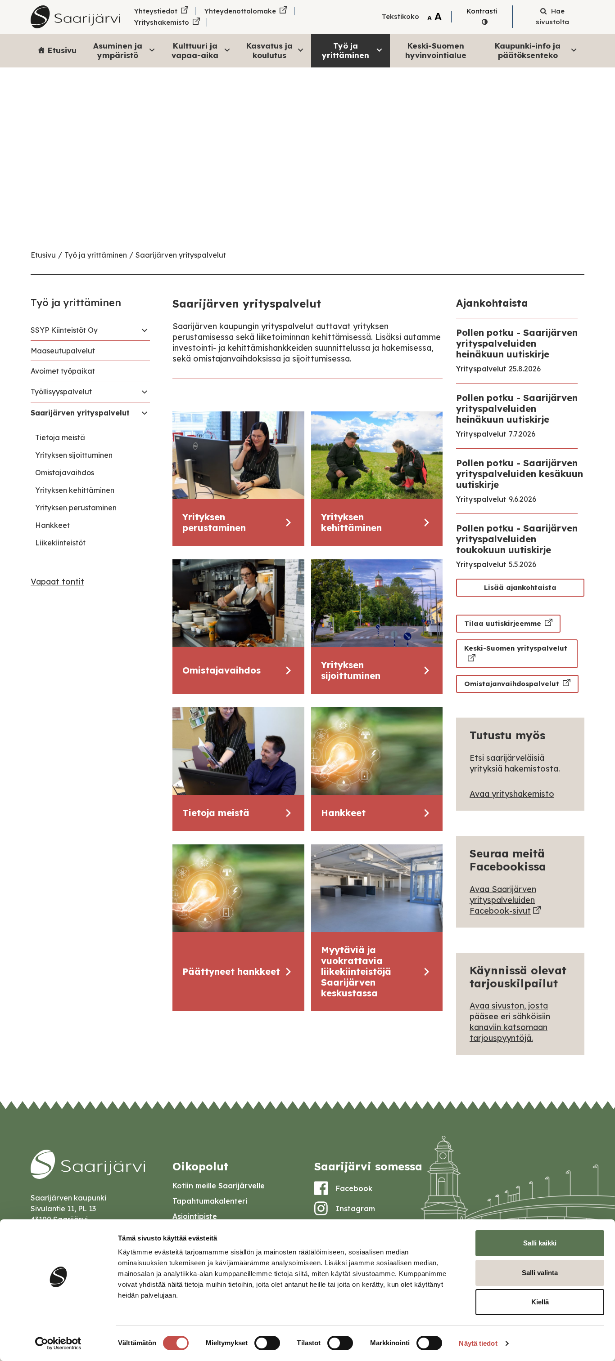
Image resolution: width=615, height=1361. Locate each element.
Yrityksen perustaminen (76, 507)
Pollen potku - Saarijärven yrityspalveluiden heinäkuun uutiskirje (517, 343)
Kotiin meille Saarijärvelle (218, 1185)
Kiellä (540, 1302)
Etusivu (62, 50)
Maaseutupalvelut (63, 350)
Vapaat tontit (57, 581)
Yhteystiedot (155, 11)
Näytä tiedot (478, 1343)
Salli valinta (540, 1272)
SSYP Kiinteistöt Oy (64, 330)
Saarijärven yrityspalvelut (181, 254)
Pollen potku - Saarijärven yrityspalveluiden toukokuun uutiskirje (517, 538)
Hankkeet (52, 525)
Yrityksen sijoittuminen (74, 455)
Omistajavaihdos (64, 472)
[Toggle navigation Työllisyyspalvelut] (144, 391)
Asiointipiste (194, 1216)
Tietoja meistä (60, 437)
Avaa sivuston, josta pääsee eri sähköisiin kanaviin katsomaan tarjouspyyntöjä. (510, 1021)
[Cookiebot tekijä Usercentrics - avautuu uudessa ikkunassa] (58, 1343)
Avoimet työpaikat (63, 370)
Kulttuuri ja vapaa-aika (195, 50)
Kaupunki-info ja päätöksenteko (528, 50)
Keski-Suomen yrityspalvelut (515, 648)
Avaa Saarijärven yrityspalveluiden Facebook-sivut (503, 900)
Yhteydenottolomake (240, 11)
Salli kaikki (539, 1243)
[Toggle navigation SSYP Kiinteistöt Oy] (144, 330)
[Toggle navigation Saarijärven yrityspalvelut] (144, 413)
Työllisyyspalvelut (61, 391)
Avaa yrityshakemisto (512, 794)
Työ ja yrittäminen (345, 50)
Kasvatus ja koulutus (269, 50)
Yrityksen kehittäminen (74, 490)
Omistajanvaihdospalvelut (511, 683)
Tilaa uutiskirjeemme (502, 623)
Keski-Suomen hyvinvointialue (435, 50)
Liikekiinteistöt (60, 542)
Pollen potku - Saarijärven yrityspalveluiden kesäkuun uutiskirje (519, 473)
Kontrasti (481, 11)
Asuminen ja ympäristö (117, 50)
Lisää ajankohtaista (520, 587)
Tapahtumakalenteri (209, 1200)
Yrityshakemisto (161, 22)
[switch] (267, 1343)
